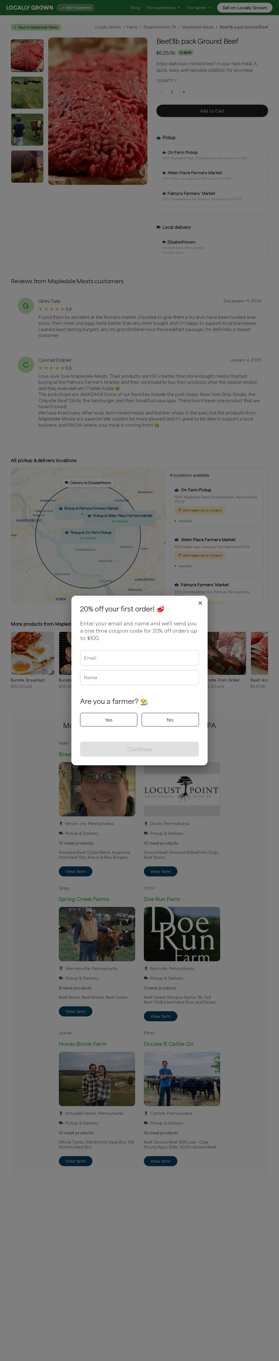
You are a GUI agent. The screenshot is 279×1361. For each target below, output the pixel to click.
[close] (200, 603)
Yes (109, 720)
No (170, 720)
